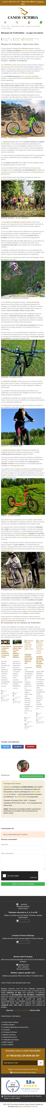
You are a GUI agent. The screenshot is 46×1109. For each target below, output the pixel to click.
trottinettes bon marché (31, 78)
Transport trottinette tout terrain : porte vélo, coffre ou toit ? (29, 659)
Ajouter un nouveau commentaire (23, 884)
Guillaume (18, 38)
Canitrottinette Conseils (32, 38)
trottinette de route (7, 551)
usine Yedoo (38, 520)
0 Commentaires (28, 40)
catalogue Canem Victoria (31, 613)
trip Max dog (36, 172)
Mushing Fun (5, 174)
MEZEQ (31, 535)
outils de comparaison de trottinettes (13, 620)
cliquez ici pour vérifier (12, 1098)
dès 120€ (16, 2)
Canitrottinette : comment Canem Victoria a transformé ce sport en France (6, 652)
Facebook (18, 746)
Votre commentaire (7, 853)
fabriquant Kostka (9, 142)
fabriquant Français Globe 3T (13, 450)
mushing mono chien (17, 465)
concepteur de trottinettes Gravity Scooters (17, 222)
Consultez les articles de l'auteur (32, 776)
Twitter (6, 746)
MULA (24, 535)
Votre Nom (4, 844)
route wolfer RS (8, 549)
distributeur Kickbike (10, 381)
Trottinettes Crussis (10, 65)
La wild (10, 461)
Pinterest (30, 746)
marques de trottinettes (20, 48)
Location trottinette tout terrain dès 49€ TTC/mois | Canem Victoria (40, 662)
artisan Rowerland (33, 302)
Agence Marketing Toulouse (28, 1106)
